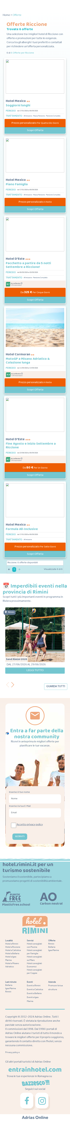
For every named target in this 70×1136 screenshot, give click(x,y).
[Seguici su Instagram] (42, 1101)
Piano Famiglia (17, 184)
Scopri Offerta (35, 130)
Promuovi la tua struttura (55, 988)
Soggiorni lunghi (18, 105)
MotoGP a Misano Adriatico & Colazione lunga (28, 360)
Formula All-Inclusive (22, 529)
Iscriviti (19, 836)
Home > (7, 15)
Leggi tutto (35, 670)
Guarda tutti (55, 686)
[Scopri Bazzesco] (36, 1083)
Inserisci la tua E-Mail (20, 806)
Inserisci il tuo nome (19, 792)
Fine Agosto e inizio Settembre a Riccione (31, 445)
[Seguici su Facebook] (27, 1101)
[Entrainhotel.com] (34, 1069)
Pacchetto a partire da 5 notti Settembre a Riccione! (28, 265)
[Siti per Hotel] (35, 1117)
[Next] (14, 684)
